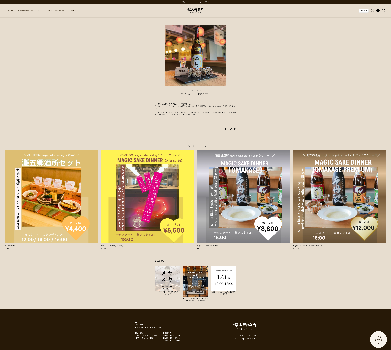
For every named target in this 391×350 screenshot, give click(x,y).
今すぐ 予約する (378, 340)
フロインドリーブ (194, 112)
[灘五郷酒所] (195, 10)
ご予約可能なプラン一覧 (195, 146)
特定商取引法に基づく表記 (248, 335)
